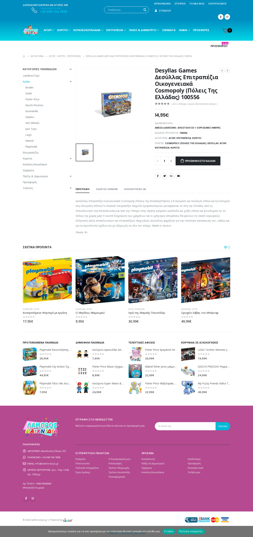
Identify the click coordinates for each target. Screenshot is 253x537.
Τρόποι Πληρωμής (119, 467)
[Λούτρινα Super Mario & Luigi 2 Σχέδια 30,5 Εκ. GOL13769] (82, 388)
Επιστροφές (115, 463)
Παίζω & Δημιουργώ (142, 30)
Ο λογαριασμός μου (120, 459)
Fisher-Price (32, 99)
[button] (225, 247)
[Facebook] (221, 17)
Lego (28, 135)
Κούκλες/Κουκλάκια (86, 30)
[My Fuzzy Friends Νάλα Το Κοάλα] (188, 388)
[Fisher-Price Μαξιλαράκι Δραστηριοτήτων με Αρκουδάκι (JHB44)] (135, 388)
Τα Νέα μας (197, 3)
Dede (28, 93)
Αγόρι (47, 30)
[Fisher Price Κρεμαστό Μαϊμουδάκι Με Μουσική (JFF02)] (135, 354)
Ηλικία (183, 30)
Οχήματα (169, 30)
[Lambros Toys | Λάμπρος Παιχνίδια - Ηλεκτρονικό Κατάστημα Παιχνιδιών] (31, 30)
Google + (171, 176)
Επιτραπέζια (114, 30)
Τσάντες (28, 188)
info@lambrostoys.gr (47, 463)
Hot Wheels (32, 123)
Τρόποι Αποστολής (119, 472)
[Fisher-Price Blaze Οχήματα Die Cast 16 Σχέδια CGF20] (82, 371)
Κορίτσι (62, 30)
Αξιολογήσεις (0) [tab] (135, 189)
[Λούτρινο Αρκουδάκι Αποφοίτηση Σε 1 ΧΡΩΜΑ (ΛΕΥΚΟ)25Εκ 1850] (82, 354)
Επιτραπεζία (184, 138)
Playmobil (31, 146)
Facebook (158, 176)
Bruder (29, 87)
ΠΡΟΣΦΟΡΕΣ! (219, 46)
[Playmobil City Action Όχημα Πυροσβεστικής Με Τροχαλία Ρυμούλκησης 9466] (30, 371)
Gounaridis (31, 111)
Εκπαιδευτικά (195, 467)
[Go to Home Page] (24, 56)
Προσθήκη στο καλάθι (200, 161)
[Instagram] (227, 17)
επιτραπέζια (162, 147)
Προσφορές (201, 30)
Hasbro (29, 117)
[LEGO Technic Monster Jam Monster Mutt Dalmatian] (188, 354)
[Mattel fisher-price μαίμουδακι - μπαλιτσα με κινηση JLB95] (135, 371)
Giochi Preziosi (34, 105)
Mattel (29, 140)
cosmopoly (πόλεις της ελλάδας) (185, 143)
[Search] (145, 10)
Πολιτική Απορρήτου (87, 467)
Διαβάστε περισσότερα (118, 261)
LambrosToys (31, 75)
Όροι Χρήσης (83, 472)
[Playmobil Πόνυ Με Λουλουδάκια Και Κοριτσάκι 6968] (30, 388)
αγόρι (223, 143)
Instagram (33, 498)
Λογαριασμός (217, 3)
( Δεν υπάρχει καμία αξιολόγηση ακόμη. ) (194, 103)
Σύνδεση (165, 10)
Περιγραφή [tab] (82, 189)
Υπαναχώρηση (117, 476)
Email (178, 176)
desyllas (213, 143)
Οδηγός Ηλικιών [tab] (107, 189)
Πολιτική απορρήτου (191, 531)
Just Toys (31, 129)
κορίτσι (175, 147)
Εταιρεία (180, 3)
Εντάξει (168, 531)
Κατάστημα (194, 459)
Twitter (165, 176)
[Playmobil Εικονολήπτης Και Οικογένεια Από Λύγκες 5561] (30, 354)
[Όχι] (248, 531)
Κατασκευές (148, 459)
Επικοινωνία (162, 3)
